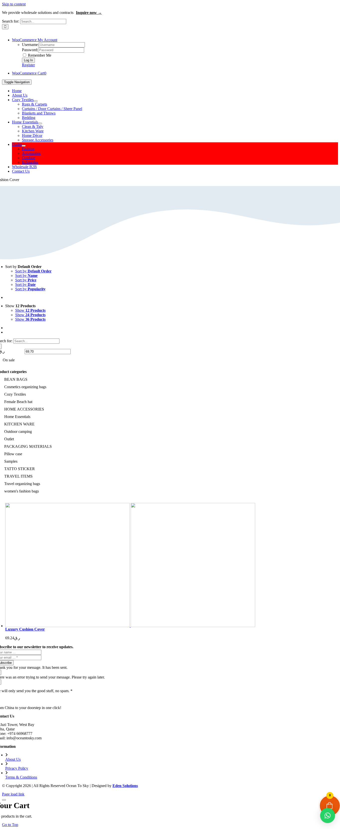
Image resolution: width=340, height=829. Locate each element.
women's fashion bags (21, 491)
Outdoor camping (18, 431)
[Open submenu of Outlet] (24, 146)
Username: (30, 44)
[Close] (4, 800)
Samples (10, 461)
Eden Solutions (125, 786)
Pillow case (13, 454)
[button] (327, 815)
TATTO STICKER (19, 469)
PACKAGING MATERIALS (28, 446)
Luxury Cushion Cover (25, 629)
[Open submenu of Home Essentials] (40, 123)
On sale (9, 360)
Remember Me (39, 55)
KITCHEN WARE (19, 424)
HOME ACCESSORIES (24, 409)
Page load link (13, 794)
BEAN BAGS (15, 379)
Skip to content (14, 4)
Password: (30, 50)
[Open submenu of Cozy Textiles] (36, 101)
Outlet (9, 439)
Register (28, 65)
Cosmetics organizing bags (25, 387)
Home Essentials (17, 416)
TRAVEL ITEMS (18, 476)
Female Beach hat (18, 402)
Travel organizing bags (22, 484)
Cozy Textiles (15, 394)
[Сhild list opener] (29, 394)
